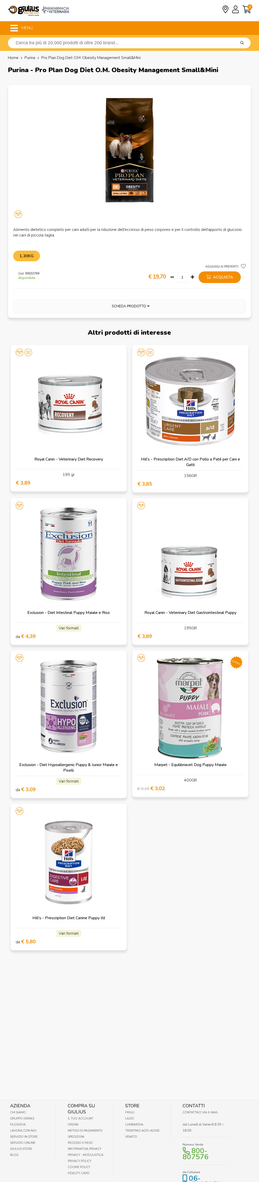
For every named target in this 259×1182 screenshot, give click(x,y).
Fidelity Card (79, 1173)
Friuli (129, 1112)
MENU (26, 28)
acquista (222, 277)
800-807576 (195, 1154)
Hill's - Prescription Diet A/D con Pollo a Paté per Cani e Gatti (190, 462)
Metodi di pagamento (85, 1131)
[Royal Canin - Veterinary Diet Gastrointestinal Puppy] (190, 556)
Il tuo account (80, 1118)
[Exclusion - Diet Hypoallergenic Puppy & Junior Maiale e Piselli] (69, 708)
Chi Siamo (18, 1112)
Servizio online (22, 1143)
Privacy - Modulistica (85, 1155)
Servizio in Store (24, 1137)
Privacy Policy (79, 1161)
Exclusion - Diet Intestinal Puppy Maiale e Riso (68, 612)
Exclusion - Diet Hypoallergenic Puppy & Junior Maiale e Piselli (68, 767)
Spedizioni (76, 1137)
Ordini (73, 1125)
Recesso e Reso (80, 1143)
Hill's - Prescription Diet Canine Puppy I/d (68, 918)
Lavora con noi (23, 1131)
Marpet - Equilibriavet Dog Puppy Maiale (190, 765)
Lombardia (134, 1125)
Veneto (131, 1137)
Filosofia (18, 1125)
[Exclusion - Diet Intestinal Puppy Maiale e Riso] (69, 556)
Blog (14, 1155)
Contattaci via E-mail (200, 1112)
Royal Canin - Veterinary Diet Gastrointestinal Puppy (190, 612)
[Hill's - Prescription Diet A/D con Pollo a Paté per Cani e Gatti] (190, 403)
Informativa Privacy (84, 1149)
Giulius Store (21, 1149)
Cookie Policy (79, 1167)
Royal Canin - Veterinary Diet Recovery (68, 459)
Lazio (129, 1118)
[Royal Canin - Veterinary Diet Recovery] (69, 403)
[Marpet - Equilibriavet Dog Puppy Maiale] (190, 708)
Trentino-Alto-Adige (142, 1131)
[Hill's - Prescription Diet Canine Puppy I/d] (69, 862)
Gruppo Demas (22, 1118)
